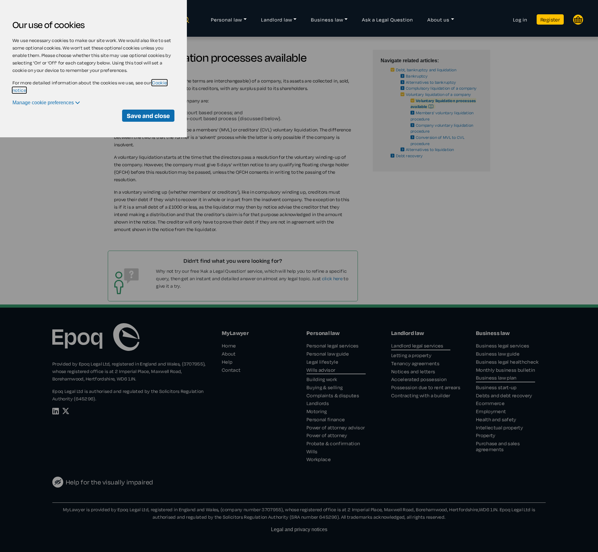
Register (550, 19)
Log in (520, 20)
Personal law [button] (226, 20)
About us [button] (438, 20)
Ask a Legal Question (387, 20)
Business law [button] (327, 20)
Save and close (148, 116)
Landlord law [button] (276, 20)
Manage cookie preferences (43, 102)
